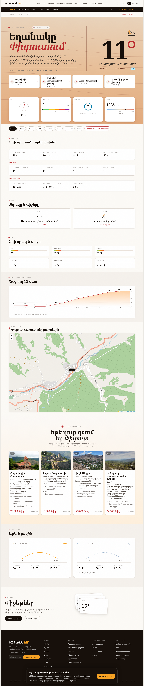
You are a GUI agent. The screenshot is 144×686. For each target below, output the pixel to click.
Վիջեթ (94, 655)
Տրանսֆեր (72, 659)
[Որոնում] (118, 3)
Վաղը (31, 128)
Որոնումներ (97, 651)
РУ (133, 3)
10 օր (59, 128)
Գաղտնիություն (122, 655)
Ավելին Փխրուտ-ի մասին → (97, 128)
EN (137, 3)
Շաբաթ (49, 128)
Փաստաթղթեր (32, 618)
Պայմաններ (120, 659)
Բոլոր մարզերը (74, 644)
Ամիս (79, 128)
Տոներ (84, 3)
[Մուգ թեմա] (123, 3)
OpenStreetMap (131, 411)
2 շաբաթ (69, 128)
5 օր (39, 128)
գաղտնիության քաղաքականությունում (60, 681)
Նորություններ (96, 3)
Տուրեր (77, 3)
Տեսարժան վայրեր (64, 3)
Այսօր (22, 128)
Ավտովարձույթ (74, 662)
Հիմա (12, 128)
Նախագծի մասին (123, 644)
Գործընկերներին (123, 651)
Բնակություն (73, 655)
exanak (19, 642)
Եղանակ (41, 3)
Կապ (118, 648)
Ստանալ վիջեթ (13, 618)
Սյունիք (21, 14)
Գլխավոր (12, 14)
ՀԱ (129, 3)
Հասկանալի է (106, 676)
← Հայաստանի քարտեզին (126, 14)
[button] (11, 335)
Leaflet (121, 411)
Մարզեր (50, 3)
